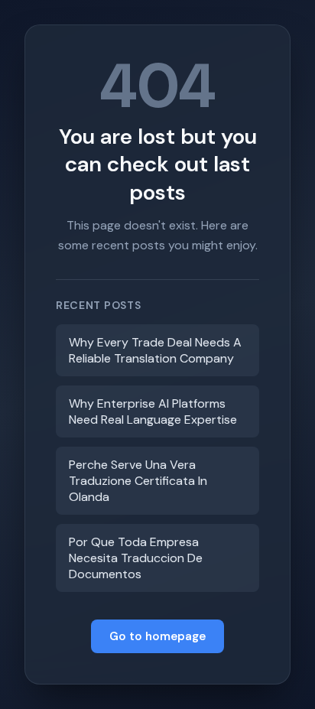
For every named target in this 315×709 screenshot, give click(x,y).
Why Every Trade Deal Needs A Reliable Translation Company (155, 350)
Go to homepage (157, 636)
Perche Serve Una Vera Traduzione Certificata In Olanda (138, 481)
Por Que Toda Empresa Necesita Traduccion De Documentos (136, 558)
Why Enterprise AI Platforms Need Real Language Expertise (153, 411)
